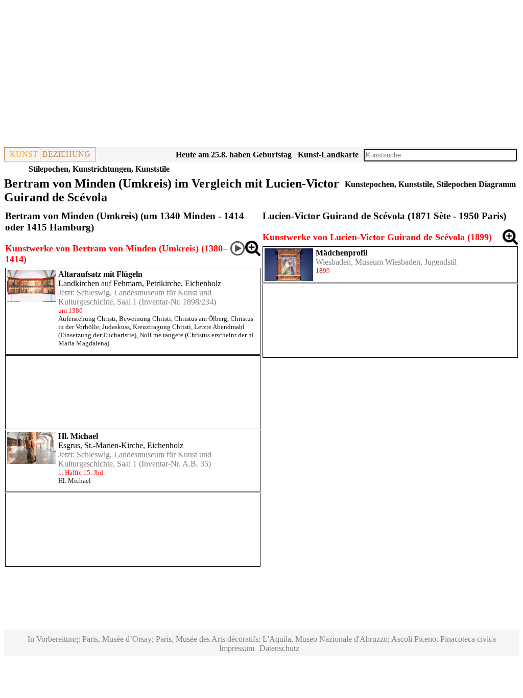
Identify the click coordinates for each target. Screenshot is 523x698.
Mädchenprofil (341, 252)
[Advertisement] (261, 75)
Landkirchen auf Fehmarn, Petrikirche (119, 283)
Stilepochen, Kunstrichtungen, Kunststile (99, 169)
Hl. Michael (78, 436)
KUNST (24, 154)
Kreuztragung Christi (162, 327)
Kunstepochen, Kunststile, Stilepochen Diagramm (430, 184)
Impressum (236, 648)
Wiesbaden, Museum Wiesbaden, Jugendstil (386, 262)
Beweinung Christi (145, 318)
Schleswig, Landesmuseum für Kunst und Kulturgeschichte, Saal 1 (134, 297)
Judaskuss (116, 327)
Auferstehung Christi (87, 318)
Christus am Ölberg (200, 318)
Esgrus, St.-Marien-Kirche (100, 445)
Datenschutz (279, 648)
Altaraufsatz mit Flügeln (100, 274)
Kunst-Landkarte (328, 154)
